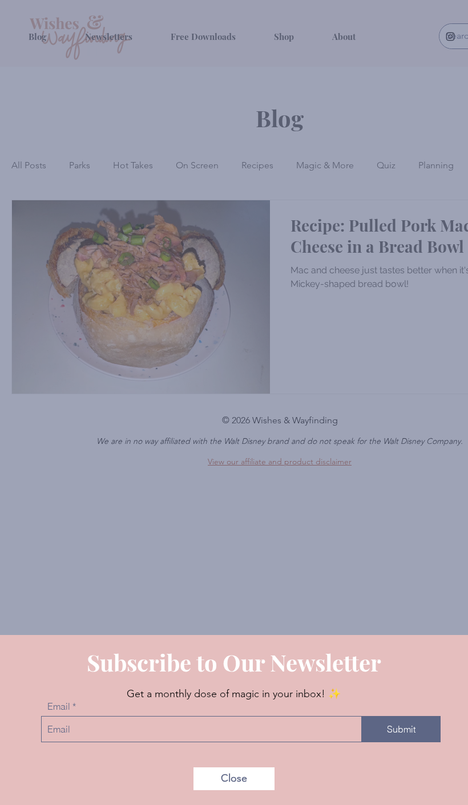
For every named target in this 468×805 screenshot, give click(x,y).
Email (58, 706)
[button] (234, 778)
